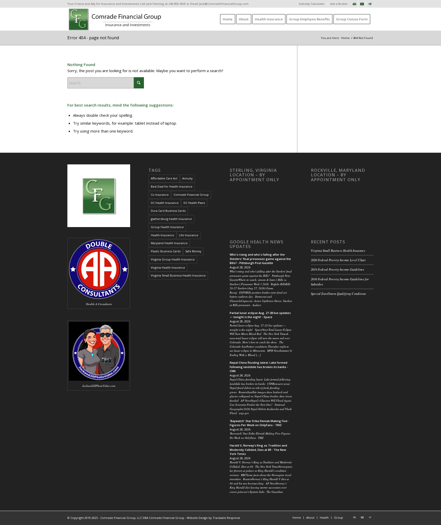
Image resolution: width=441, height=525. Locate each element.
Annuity (187, 178)
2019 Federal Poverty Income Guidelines (337, 269)
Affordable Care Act (164, 178)
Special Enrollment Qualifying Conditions (338, 293)
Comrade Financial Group (191, 194)
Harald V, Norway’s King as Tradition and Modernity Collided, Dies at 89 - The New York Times (258, 449)
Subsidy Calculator (312, 4)
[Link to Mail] (354, 4)
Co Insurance (160, 194)
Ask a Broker (339, 4)
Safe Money (193, 251)
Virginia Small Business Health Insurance (178, 275)
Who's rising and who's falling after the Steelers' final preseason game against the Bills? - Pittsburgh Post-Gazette (260, 259)
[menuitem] (312, 4)
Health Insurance (162, 235)
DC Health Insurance (165, 203)
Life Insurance (188, 235)
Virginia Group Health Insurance (173, 259)
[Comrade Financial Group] (115, 19)
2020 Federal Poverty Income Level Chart (338, 260)
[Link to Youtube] (362, 4)
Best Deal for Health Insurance (171, 186)
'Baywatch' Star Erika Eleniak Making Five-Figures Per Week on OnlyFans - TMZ (259, 423)
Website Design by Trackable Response (213, 518)
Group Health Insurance (167, 227)
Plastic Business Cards (165, 251)
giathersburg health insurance (171, 219)
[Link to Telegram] (370, 4)
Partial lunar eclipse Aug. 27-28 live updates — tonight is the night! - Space (260, 315)
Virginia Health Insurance (168, 267)
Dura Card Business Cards (168, 211)
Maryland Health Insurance (169, 243)
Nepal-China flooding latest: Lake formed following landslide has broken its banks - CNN (259, 367)
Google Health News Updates (257, 244)
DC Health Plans (194, 203)
